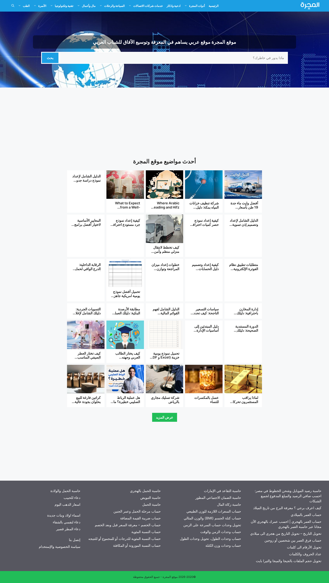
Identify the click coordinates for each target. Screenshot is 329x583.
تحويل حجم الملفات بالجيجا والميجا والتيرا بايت (288, 561)
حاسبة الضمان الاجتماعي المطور (218, 498)
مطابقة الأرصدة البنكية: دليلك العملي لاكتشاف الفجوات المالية (126, 315)
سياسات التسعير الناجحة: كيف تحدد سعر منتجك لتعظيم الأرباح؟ (205, 315)
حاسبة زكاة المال (229, 504)
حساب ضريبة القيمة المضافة (140, 518)
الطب (26, 6)
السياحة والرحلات (114, 6)
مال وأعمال (89, 6)
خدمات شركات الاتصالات (148, 6)
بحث (50, 58)
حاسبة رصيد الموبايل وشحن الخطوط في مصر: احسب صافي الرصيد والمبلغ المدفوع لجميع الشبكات (288, 496)
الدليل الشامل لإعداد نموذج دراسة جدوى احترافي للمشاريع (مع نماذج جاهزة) (86, 182)
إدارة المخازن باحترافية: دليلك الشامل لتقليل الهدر (244, 313)
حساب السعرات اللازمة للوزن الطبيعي (213, 511)
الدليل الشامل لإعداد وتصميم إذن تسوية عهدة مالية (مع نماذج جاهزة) (243, 226)
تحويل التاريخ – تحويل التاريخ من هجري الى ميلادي (285, 534)
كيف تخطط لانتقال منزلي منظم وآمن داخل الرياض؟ (166, 251)
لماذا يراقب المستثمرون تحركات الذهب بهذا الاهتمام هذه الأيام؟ (244, 404)
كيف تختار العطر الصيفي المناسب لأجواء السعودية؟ (89, 357)
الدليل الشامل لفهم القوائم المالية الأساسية (166, 313)
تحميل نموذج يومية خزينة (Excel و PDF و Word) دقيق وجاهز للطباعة (164, 359)
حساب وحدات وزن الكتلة (223, 545)
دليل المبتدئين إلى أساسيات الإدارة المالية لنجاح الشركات (206, 332)
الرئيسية (214, 6)
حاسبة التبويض (150, 498)
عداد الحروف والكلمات (305, 554)
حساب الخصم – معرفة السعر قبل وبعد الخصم (128, 525)
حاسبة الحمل (151, 504)
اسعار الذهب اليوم (67, 504)
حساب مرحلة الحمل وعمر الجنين (137, 511)
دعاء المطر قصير (68, 529)
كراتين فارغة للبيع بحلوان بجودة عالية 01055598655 (88, 402)
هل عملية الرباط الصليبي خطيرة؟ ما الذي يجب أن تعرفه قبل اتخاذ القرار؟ (126, 404)
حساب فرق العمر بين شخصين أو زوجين (292, 540)
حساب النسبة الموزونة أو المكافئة (137, 545)
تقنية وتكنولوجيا (64, 6)
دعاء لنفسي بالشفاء (66, 522)
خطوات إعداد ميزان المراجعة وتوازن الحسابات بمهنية (165, 269)
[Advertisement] (164, 119)
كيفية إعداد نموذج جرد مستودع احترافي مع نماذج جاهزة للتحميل (125, 226)
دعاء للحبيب (72, 498)
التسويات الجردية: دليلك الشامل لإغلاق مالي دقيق (87, 313)
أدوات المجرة (197, 6)
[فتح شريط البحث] (13, 6)
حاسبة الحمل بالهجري (145, 491)
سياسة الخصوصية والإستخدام (59, 547)
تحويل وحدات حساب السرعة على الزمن (212, 525)
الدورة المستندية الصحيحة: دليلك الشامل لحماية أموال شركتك (243, 332)
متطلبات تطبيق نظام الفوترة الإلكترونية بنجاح (243, 269)
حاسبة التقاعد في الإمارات (222, 491)
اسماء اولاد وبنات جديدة (63, 515)
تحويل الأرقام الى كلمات (304, 547)
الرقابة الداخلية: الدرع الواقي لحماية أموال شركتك (87, 269)
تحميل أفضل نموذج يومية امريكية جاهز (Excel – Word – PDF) (126, 298)
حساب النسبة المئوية (146, 532)
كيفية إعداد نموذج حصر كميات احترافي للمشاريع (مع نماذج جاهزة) (204, 226)
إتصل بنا (74, 540)
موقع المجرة (170, 577)
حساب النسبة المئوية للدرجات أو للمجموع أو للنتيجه (124, 539)
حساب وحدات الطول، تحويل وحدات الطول (210, 539)
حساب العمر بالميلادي (306, 515)
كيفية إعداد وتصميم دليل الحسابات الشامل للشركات (205, 269)
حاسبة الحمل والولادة (65, 491)
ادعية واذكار (173, 6)
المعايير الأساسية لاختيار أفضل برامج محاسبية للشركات (87, 224)
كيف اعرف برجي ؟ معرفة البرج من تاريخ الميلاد (287, 508)
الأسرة (42, 6)
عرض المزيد (164, 417)
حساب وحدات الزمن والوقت (220, 532)
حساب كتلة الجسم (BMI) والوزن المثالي (212, 518)
